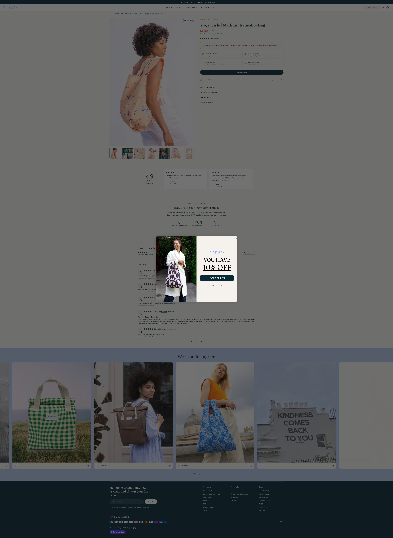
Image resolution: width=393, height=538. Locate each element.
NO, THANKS (217, 285)
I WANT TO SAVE (217, 278)
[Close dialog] (234, 238)
